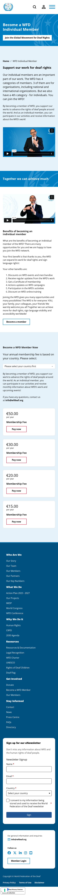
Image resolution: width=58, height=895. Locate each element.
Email (10, 776)
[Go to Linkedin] (20, 852)
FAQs (8, 722)
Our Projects (12, 598)
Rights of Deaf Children (18, 667)
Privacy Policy (9, 882)
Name (10, 764)
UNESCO (10, 662)
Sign (29, 814)
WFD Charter (12, 657)
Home (6, 61)
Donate (10, 685)
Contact (10, 707)
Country (11, 788)
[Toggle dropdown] (43, 7)
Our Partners (13, 576)
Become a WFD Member (18, 690)
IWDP (9, 603)
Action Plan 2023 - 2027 (18, 593)
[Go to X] (14, 852)
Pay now (16, 429)
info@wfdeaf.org (14, 400)
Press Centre (12, 717)
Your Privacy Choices (16, 889)
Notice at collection (8, 893)
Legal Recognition (15, 652)
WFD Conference (14, 613)
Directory (11, 727)
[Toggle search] (34, 7)
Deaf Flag (11, 672)
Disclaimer (39, 882)
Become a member (16, 321)
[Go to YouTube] (30, 852)
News (9, 712)
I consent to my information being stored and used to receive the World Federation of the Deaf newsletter (31, 803)
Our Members (13, 571)
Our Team (11, 566)
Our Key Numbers (15, 581)
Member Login (18, 860)
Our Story (11, 561)
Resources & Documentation (21, 647)
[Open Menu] (52, 7)
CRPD (9, 630)
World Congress (14, 608)
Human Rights (13, 625)
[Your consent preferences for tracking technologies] (4, 890)
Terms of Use (25, 882)
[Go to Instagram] (25, 852)
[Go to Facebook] (9, 852)
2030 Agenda (12, 635)
